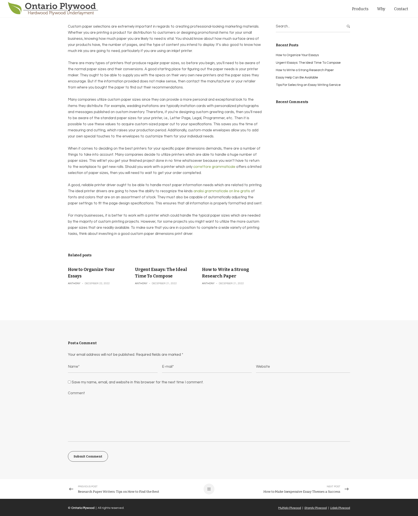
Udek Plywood (340, 507)
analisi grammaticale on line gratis (222, 191)
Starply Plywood (315, 507)
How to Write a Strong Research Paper (305, 70)
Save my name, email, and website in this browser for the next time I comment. (138, 382)
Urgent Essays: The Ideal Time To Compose (308, 62)
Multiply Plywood (289, 507)
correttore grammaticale (214, 167)
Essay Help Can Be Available (297, 77)
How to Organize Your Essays (297, 55)
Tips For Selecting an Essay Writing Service (308, 85)
